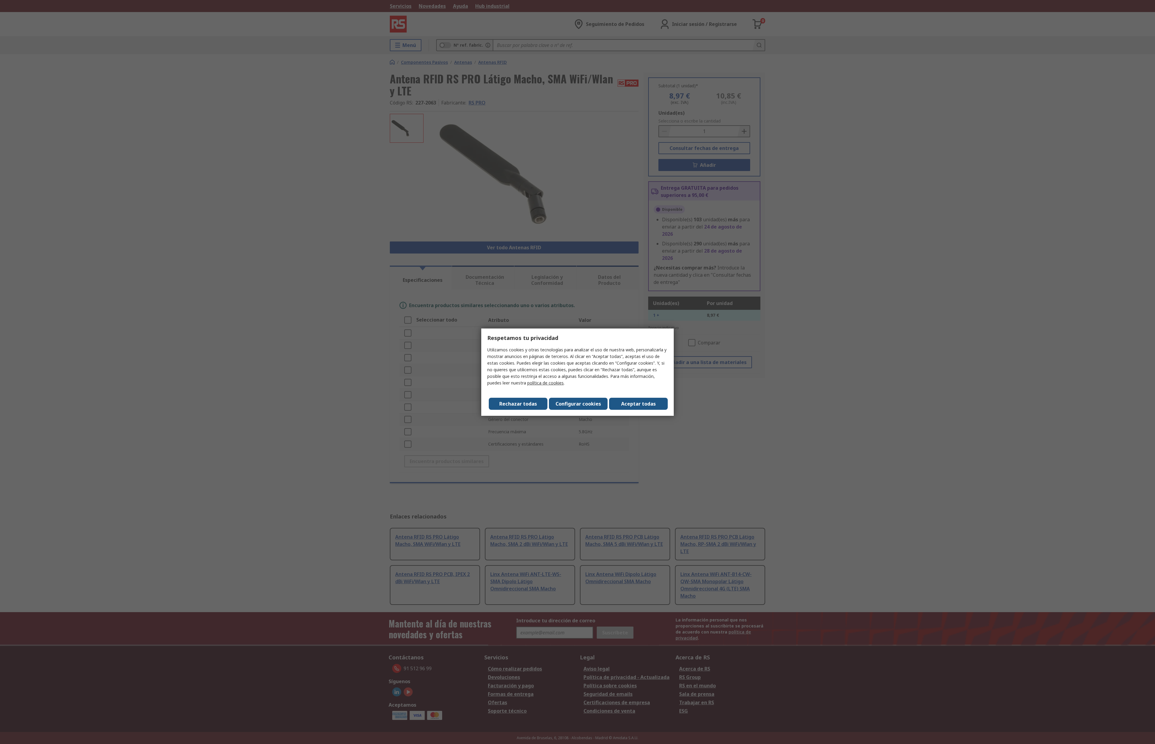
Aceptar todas (638, 403)
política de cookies (545, 383)
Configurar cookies (578, 403)
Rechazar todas (518, 403)
